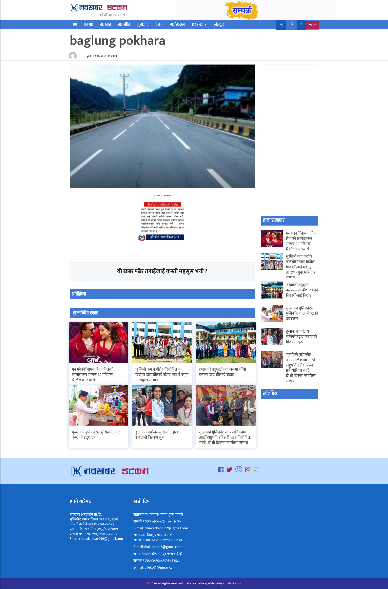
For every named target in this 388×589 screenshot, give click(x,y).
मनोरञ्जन (177, 24)
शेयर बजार (199, 24)
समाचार (105, 24)
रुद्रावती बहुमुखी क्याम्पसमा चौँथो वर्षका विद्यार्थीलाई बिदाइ (222, 372)
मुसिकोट (142, 24)
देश (158, 24)
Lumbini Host (232, 583)
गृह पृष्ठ (88, 24)
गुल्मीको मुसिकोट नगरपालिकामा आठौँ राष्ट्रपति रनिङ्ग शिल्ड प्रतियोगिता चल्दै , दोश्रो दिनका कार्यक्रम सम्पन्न (225, 437)
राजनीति (124, 24)
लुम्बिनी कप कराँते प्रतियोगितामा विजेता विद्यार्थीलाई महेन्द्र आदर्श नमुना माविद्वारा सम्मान (162, 374)
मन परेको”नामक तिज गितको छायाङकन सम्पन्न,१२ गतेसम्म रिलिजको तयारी (92, 374)
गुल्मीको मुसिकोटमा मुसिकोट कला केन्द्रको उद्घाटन (96, 435)
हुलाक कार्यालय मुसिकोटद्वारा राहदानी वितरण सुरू (156, 435)
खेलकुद (219, 24)
